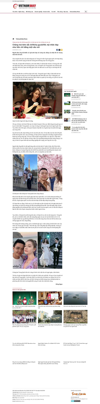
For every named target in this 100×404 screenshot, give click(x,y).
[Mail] (61, 50)
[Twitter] (59, 50)
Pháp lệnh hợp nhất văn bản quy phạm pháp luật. (49, 307)
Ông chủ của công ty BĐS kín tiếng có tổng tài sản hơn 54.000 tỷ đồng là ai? (23, 362)
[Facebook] (57, 50)
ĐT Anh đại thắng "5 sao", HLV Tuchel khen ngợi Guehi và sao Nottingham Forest (75, 344)
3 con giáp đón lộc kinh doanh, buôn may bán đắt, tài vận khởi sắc (79, 129)
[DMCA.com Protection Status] (75, 401)
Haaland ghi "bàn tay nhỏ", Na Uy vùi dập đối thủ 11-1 (75, 362)
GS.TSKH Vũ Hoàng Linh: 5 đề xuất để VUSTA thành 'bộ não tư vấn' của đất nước (79, 120)
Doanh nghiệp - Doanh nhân (42, 11)
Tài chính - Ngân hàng (18, 11)
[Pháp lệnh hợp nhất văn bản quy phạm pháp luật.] (50, 298)
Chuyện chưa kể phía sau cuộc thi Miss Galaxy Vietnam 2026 (79, 112)
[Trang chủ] (13, 39)
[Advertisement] (50, 25)
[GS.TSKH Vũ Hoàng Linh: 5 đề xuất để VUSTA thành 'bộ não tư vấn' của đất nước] (67, 120)
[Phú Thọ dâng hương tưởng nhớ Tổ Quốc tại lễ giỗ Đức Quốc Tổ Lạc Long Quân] (24, 316)
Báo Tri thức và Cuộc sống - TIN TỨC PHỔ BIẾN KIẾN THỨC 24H (24, 6)
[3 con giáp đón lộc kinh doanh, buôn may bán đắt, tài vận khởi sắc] (67, 128)
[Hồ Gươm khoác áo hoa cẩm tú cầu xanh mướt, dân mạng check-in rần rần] (67, 103)
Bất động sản (29, 11)
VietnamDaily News (21, 39)
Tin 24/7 (53, 11)
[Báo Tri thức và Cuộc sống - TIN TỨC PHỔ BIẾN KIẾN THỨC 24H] (79, 393)
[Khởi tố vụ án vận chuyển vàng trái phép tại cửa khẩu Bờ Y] (67, 95)
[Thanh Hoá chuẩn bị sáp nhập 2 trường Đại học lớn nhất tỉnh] (50, 316)
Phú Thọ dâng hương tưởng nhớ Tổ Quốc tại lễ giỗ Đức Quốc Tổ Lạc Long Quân (24, 325)
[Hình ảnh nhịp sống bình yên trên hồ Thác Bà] (76, 298)
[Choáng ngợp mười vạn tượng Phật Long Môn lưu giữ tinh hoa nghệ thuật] (76, 316)
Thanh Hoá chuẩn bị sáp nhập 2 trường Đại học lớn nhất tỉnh (50, 325)
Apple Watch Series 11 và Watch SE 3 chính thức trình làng (49, 344)
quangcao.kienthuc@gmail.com (80, 398)
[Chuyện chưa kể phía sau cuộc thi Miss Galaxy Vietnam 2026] (67, 111)
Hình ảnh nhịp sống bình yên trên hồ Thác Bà (75, 306)
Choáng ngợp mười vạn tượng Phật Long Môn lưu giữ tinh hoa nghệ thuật (75, 325)
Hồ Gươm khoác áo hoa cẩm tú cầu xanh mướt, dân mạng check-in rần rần (79, 104)
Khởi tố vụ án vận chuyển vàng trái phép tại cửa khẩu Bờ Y (78, 95)
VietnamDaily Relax (75, 11)
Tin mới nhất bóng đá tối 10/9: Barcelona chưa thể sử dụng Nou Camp (23, 344)
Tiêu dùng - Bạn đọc (62, 11)
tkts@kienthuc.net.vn (20, 401)
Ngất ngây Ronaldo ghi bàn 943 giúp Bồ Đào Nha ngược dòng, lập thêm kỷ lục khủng (49, 362)
